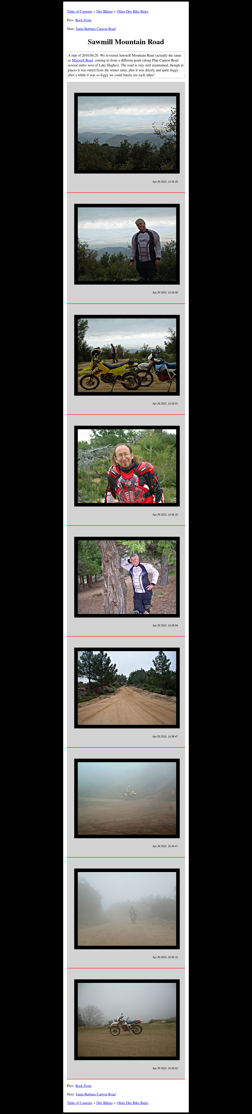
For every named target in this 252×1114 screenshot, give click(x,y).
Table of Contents (79, 11)
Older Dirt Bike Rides (132, 11)
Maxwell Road (82, 60)
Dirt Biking (104, 11)
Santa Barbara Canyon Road (96, 28)
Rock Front (83, 19)
